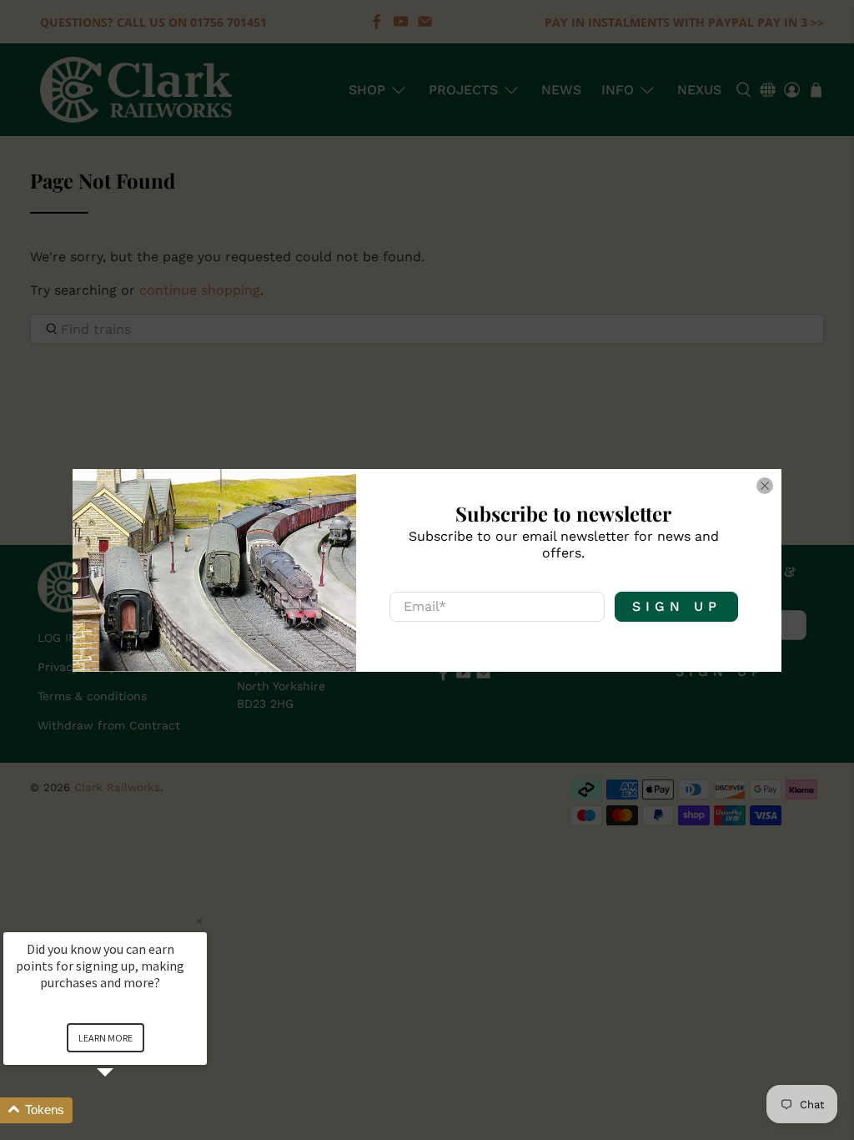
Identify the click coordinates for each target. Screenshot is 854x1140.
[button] (125, 1110)
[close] (764, 485)
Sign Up (676, 606)
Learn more (105, 1038)
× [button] (199, 921)
